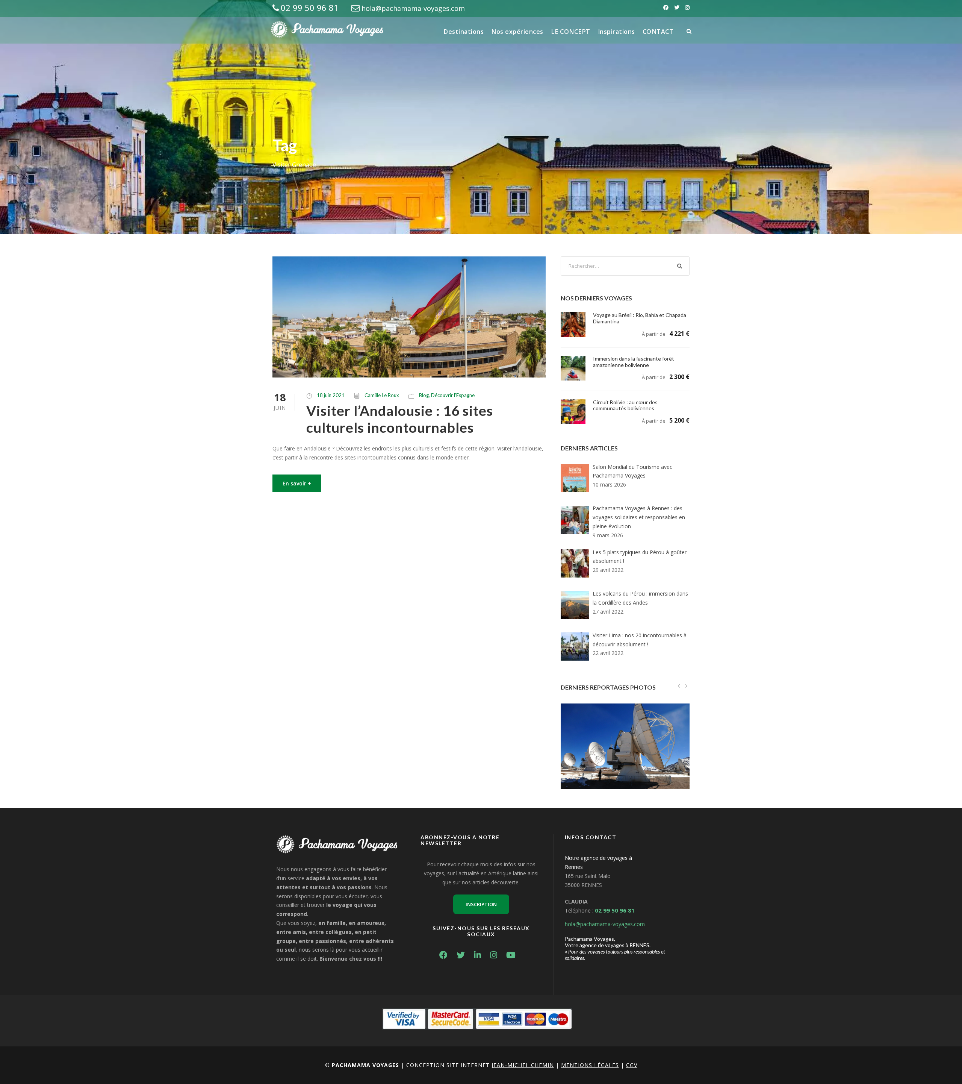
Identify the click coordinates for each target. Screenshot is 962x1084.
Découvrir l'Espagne (453, 395)
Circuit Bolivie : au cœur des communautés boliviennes (625, 405)
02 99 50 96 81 (310, 7)
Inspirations (616, 31)
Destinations (463, 31)
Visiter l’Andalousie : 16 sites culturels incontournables (399, 418)
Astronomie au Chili (625, 756)
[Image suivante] (686, 685)
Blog (424, 395)
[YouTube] (514, 956)
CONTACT (658, 31)
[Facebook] (666, 7)
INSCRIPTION (481, 904)
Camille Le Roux (382, 395)
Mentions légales (590, 1065)
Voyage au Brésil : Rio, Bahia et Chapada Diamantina (639, 318)
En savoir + (297, 483)
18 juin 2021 (331, 395)
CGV (631, 1065)
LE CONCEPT (570, 31)
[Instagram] (687, 7)
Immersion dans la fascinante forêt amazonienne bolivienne (633, 361)
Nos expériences (517, 31)
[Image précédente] (678, 685)
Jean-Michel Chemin (523, 1065)
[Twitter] (676, 7)
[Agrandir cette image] (625, 737)
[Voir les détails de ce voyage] (573, 323)
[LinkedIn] (481, 956)
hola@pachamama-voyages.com (413, 8)
